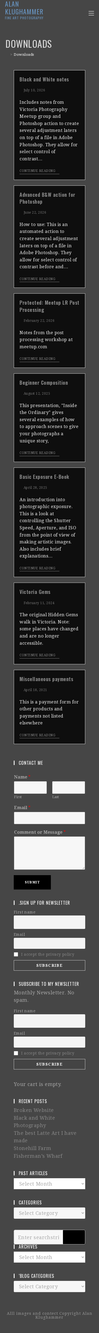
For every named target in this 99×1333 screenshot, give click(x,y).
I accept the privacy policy (47, 954)
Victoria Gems (35, 591)
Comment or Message (40, 832)
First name (24, 912)
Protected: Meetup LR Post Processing (49, 306)
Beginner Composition (44, 382)
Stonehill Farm (32, 1148)
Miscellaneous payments (46, 679)
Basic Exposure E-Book (44, 476)
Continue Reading (37, 171)
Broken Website (34, 1110)
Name (22, 777)
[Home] (7, 54)
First (18, 797)
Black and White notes (44, 79)
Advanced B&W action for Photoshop (47, 198)
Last (55, 797)
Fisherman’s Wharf (38, 1156)
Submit (32, 882)
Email (22, 807)
